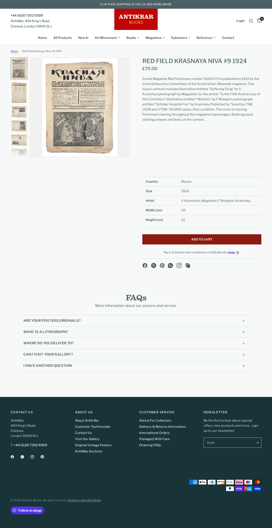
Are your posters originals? (52, 321)
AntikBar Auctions (88, 451)
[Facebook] (144, 265)
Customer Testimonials (92, 427)
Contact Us (83, 433)
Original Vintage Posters (93, 445)
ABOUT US (84, 412)
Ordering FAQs (150, 445)
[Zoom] (121, 66)
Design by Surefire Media (84, 500)
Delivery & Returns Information (162, 427)
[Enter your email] (257, 443)
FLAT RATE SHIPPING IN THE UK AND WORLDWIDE (135, 4)
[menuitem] (42, 37)
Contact (228, 38)
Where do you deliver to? (48, 343)
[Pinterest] (162, 265)
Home (42, 38)
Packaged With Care (154, 439)
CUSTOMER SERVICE (156, 412)
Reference (204, 38)
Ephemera (179, 38)
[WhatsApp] (170, 265)
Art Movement (106, 38)
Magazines (154, 38)
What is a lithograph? (45, 332)
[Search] (251, 21)
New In (83, 38)
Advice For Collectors (155, 420)
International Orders (154, 433)
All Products (62, 38)
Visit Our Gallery (87, 439)
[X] (153, 265)
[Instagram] (179, 265)
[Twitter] (25, 457)
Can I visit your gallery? (48, 354)
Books (131, 38)
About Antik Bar (87, 420)
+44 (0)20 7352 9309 (27, 15)
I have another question (47, 366)
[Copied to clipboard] (187, 265)
